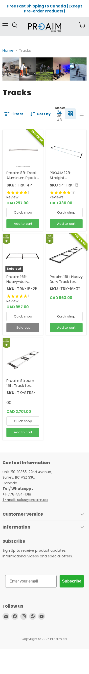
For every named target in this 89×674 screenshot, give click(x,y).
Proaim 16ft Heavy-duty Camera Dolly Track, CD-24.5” (20, 284)
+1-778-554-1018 (16, 494)
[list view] (81, 113)
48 (59, 119)
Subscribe (71, 581)
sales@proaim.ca (25, 499)
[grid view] (70, 113)
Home (8, 50)
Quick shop (23, 212)
